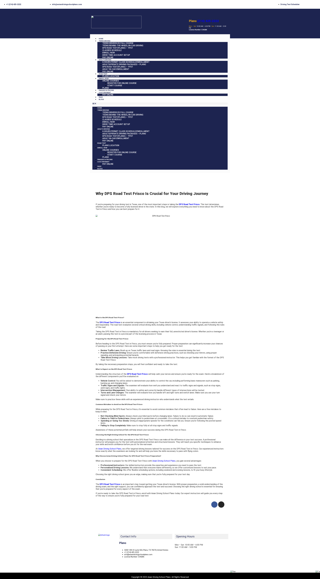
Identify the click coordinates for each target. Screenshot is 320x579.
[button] (160, 103)
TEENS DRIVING (104, 41)
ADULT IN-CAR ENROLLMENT (115, 69)
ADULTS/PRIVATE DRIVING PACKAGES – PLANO (124, 64)
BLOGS (101, 99)
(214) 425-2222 (204, 21)
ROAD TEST (103, 74)
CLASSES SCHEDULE (112, 50)
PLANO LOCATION (110, 76)
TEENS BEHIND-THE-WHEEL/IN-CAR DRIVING (122, 45)
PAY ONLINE (107, 57)
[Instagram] (221, 504)
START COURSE (114, 85)
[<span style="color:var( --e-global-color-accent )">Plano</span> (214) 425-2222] (191, 14)
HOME (101, 39)
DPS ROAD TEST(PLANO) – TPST (117, 48)
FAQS (101, 97)
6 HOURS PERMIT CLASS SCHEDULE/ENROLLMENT (126, 62)
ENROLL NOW (108, 52)
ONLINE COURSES (110, 81)
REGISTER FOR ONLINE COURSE (121, 83)
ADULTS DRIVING (105, 60)
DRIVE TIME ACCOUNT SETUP (116, 55)
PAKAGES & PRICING (106, 90)
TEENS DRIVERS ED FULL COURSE (117, 43)
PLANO (105, 88)
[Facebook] (214, 504)
